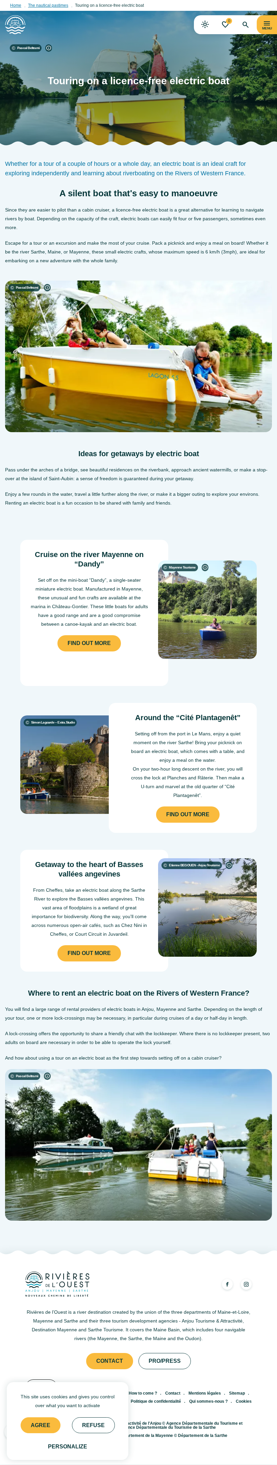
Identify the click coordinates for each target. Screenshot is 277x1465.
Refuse (93, 1425)
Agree (40, 1425)
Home (15, 5)
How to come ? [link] (143, 1393)
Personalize (67, 1446)
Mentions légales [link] (204, 1393)
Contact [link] (109, 1361)
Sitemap (237, 1393)
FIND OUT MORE (89, 643)
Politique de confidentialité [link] (156, 1401)
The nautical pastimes (48, 5)
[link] (205, 24)
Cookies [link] (244, 1401)
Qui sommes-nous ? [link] (208, 1401)
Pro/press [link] (165, 1361)
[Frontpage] (15, 24)
